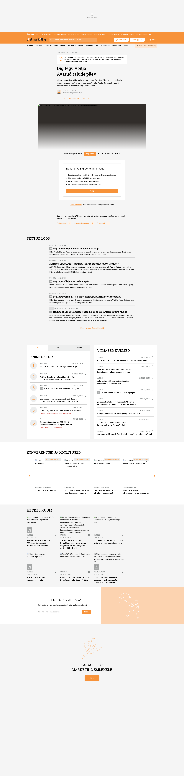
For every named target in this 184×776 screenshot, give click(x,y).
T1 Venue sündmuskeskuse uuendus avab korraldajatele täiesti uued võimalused (106, 580)
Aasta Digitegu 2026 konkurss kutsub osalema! (60, 410)
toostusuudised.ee (113, 34)
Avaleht (30, 46)
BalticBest (79, 46)
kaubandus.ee (46, 34)
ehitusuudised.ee (141, 34)
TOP (42, 419)
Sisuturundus (105, 46)
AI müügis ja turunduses (45, 490)
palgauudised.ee (73, 34)
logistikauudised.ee (127, 34)
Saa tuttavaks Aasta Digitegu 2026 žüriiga (58, 366)
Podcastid (54, 46)
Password (89, 46)
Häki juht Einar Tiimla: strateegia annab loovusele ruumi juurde (90, 311)
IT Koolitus (69, 487)
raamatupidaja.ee (86, 34)
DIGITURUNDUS (62, 52)
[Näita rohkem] (150, 34)
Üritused (70, 46)
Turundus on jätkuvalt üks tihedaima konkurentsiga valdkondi (124, 434)
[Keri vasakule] (29, 476)
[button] (59, 612)
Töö (96, 46)
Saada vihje (116, 46)
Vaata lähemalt (76, 205)
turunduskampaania (82, 223)
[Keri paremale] (154, 476)
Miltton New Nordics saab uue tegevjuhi (61, 388)
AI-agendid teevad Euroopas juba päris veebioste (118, 413)
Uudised (52, 245)
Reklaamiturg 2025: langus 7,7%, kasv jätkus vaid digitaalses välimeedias (38, 543)
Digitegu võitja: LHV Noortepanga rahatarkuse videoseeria (87, 296)
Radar (125, 46)
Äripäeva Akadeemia (43, 487)
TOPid (46, 46)
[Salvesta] (85, 363)
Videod (62, 46)
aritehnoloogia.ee (99, 34)
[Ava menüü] (37, 34)
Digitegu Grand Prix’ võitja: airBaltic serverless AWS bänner (84, 263)
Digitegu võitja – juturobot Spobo (71, 281)
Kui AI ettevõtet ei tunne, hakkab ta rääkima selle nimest (122, 360)
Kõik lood (38, 46)
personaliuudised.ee (59, 34)
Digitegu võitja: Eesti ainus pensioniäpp (75, 248)
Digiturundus (62, 223)
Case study (101, 223)
